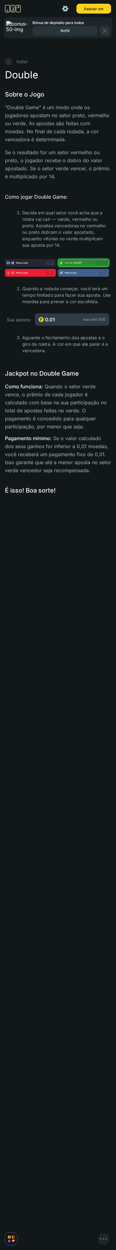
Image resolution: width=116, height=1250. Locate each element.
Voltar (22, 61)
